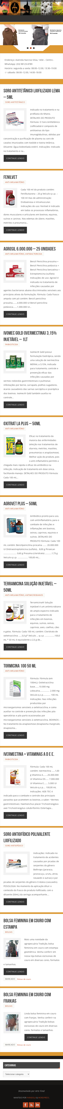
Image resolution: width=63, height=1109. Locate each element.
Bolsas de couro (24, 979)
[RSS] (31, 1104)
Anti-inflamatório (14, 182)
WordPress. (44, 1097)
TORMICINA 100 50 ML (20, 665)
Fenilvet (10, 177)
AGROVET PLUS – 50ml (20, 503)
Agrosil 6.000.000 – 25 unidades (30, 248)
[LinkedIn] (37, 1104)
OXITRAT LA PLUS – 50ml (22, 423)
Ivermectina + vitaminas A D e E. (29, 754)
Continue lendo (15, 158)
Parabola (31, 1097)
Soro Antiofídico (14, 845)
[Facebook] (25, 1104)
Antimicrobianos (34, 595)
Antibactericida (33, 254)
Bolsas (9, 932)
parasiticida (11, 344)
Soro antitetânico (15, 102)
